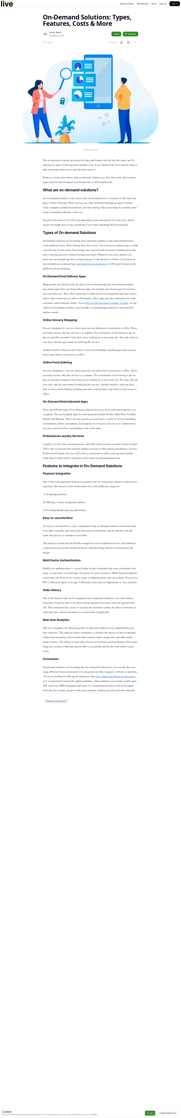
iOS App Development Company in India (106, 303)
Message (132, 34)
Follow (116, 34)
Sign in (175, 3)
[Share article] (121, 42)
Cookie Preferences (168, 1113)
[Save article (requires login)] (128, 42)
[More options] (135, 42)
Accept (150, 1113)
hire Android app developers (92, 264)
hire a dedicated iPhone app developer (116, 676)
